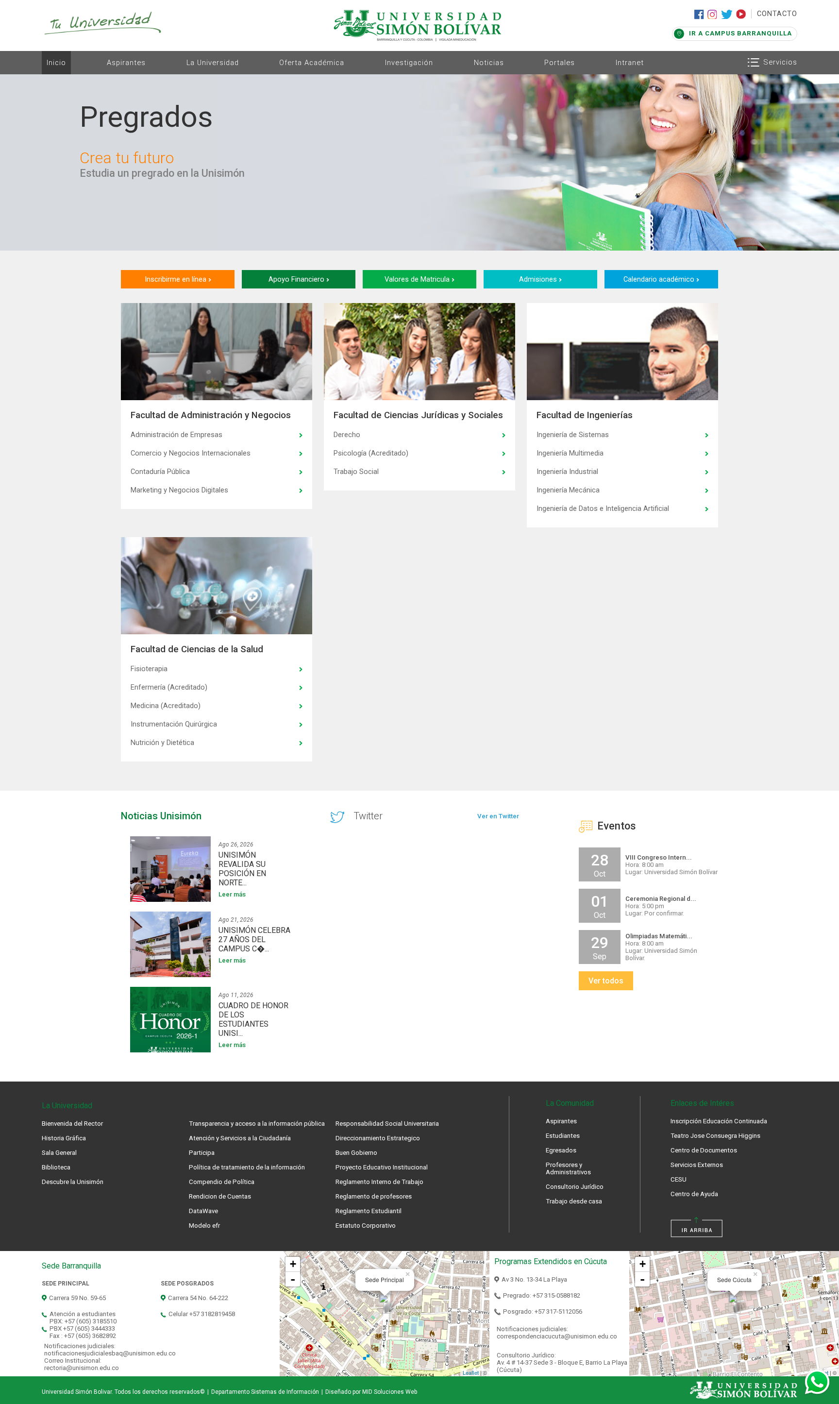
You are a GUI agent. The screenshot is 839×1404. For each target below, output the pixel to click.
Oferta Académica (311, 62)
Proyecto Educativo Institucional (382, 1167)
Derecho (347, 434)
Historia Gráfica (64, 1138)
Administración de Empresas (176, 434)
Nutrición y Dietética (162, 742)
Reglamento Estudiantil (369, 1211)
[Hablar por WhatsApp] (817, 1382)
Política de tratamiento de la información (247, 1167)
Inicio (56, 62)
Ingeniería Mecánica (568, 490)
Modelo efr (204, 1225)
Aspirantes (126, 62)
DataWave (203, 1211)
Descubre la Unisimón (72, 1181)
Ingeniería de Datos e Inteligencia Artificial (603, 508)
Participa (202, 1152)
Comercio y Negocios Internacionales (191, 453)
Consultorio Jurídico (575, 1186)
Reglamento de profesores (374, 1196)
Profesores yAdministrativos (568, 1168)
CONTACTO (777, 13)
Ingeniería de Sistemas (573, 434)
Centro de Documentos (704, 1150)
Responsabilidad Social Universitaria (387, 1123)
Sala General (59, 1152)
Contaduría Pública (160, 471)
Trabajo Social (356, 471)
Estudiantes (563, 1135)
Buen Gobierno (356, 1152)
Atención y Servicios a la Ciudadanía (240, 1138)
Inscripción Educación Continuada (719, 1121)
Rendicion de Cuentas (220, 1196)
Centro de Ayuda (694, 1194)
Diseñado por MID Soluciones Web (371, 1391)
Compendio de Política (221, 1181)
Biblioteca (56, 1167)
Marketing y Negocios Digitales (179, 490)
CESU (679, 1179)
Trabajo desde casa (574, 1201)
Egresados (561, 1150)
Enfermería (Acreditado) (169, 687)
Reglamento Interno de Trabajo (379, 1181)
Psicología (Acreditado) (371, 453)
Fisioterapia (149, 668)
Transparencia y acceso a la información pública (257, 1123)
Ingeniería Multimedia (570, 453)
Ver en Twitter (498, 816)
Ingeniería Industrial (567, 471)
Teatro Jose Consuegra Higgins (715, 1135)
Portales (559, 62)
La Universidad (212, 62)
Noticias (489, 62)
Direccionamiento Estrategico (378, 1138)
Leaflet (471, 1372)
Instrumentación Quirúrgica (174, 724)
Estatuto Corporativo (366, 1225)
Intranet (630, 62)
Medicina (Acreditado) (166, 705)
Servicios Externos (697, 1164)
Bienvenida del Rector (72, 1123)
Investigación (409, 62)
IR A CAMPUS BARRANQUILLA (740, 33)
